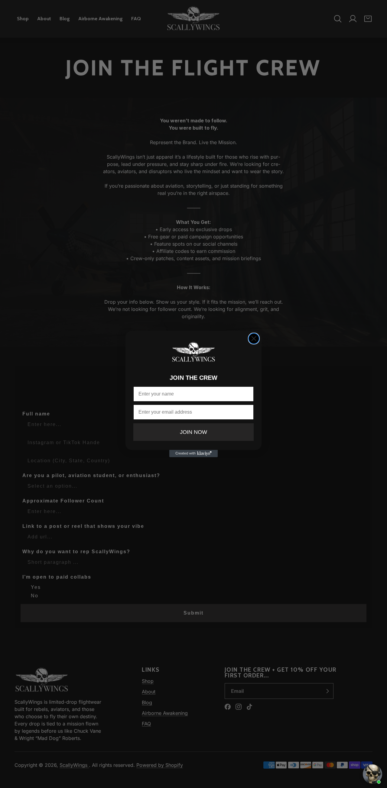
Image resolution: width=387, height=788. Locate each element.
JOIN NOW (193, 432)
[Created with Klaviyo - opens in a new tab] (193, 453)
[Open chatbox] (372, 774)
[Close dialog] (254, 338)
